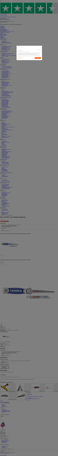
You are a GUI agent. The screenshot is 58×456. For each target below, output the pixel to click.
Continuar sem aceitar (39, 49)
